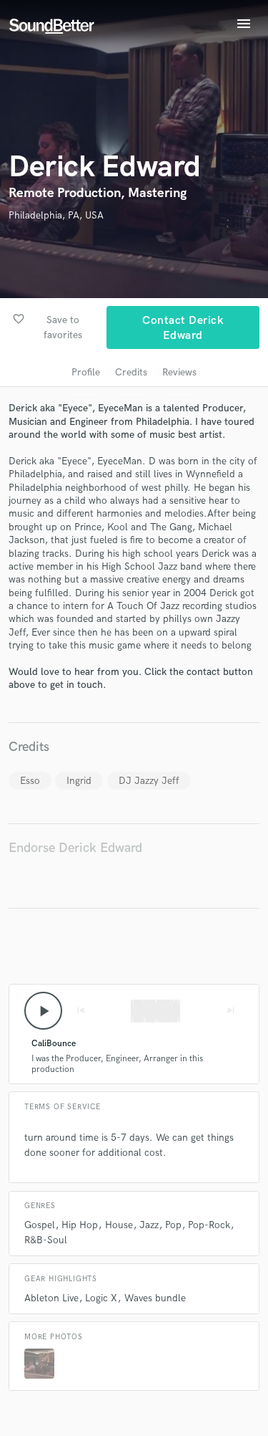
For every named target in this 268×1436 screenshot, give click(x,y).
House (119, 1225)
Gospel (39, 1225)
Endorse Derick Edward (75, 848)
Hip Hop (79, 1225)
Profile (85, 372)
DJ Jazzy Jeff (149, 781)
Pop (173, 1225)
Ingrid (78, 781)
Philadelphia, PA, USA (56, 215)
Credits (131, 372)
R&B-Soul (45, 1240)
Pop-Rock (209, 1225)
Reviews (179, 372)
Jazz (149, 1225)
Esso (30, 781)
